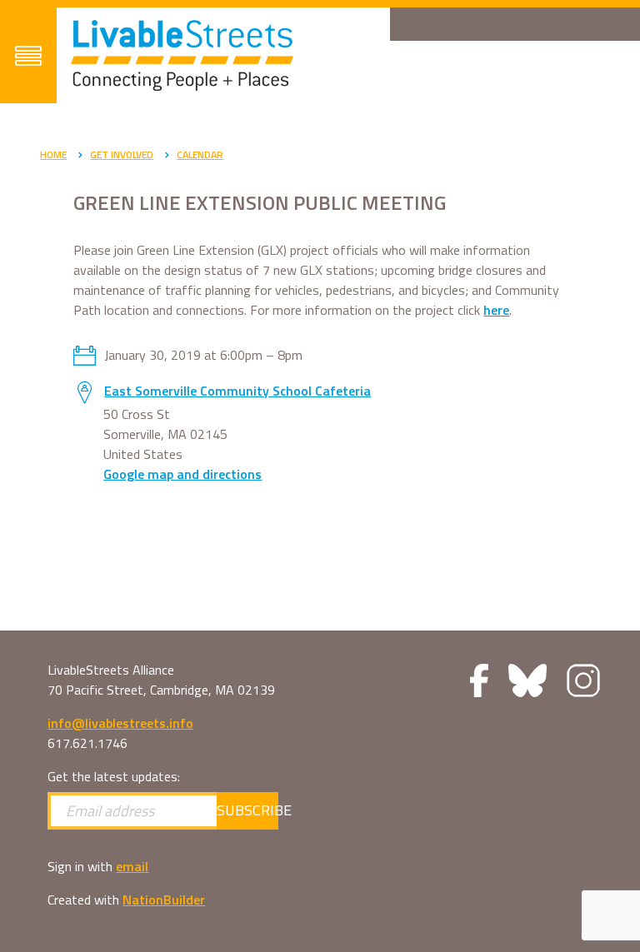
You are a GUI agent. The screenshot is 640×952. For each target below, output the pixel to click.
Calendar (200, 154)
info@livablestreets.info (120, 723)
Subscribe (248, 810)
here (496, 310)
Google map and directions (182, 474)
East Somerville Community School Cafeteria (237, 391)
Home (53, 154)
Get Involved (121, 154)
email (132, 866)
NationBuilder (163, 900)
